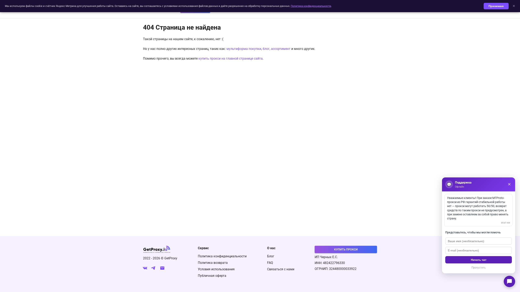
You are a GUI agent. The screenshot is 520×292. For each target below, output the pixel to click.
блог (266, 49)
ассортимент (280, 49)
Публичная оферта (212, 276)
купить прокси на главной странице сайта (230, 58)
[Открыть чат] (509, 281)
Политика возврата (213, 263)
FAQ (270, 263)
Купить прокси (346, 249)
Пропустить (478, 267)
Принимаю (496, 6)
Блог (270, 256)
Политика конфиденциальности (222, 256)
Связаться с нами (280, 269)
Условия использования (216, 269)
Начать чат (478, 259)
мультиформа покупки (243, 49)
